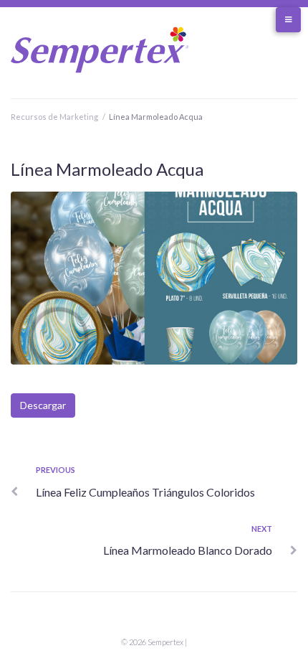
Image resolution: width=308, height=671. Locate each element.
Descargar (43, 405)
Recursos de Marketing (54, 116)
